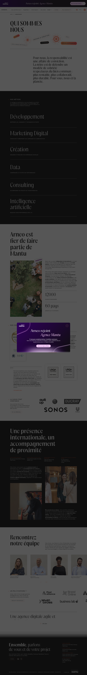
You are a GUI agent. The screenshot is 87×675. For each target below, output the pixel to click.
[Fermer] (67, 326)
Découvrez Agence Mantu (43, 346)
